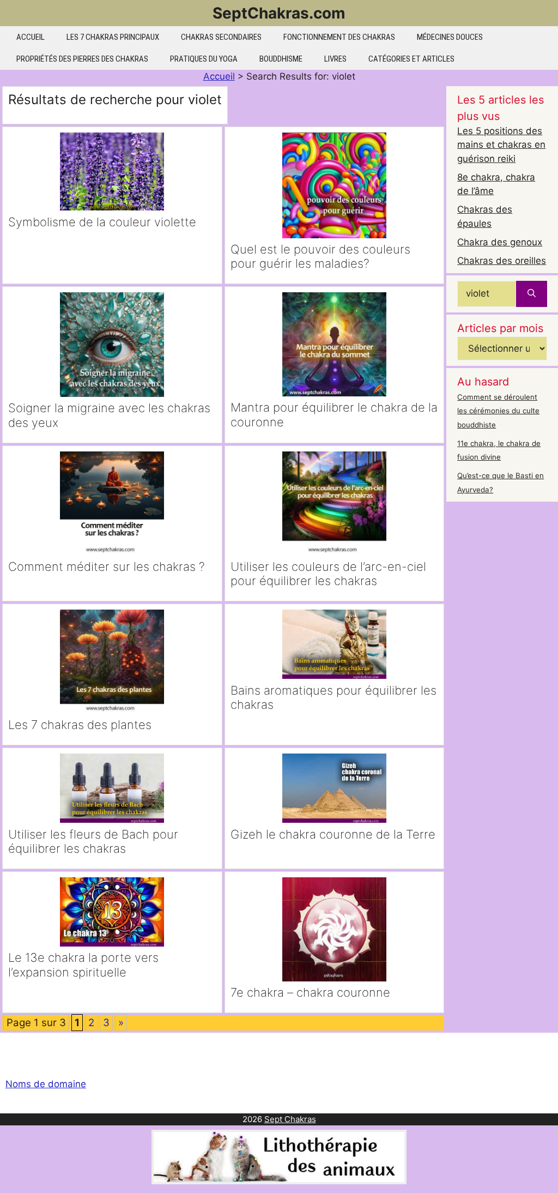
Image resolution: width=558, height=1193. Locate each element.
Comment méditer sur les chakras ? (106, 566)
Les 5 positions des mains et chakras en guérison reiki (501, 144)
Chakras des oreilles (501, 260)
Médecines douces (450, 37)
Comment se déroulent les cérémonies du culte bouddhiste (498, 411)
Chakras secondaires (221, 37)
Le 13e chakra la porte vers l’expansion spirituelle (83, 964)
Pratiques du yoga (204, 59)
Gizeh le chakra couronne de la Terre (333, 834)
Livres (335, 59)
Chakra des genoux (499, 242)
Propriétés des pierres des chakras (82, 59)
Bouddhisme (280, 59)
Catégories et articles (411, 59)
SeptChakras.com (279, 13)
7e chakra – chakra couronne (310, 992)
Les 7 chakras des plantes (79, 725)
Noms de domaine (45, 1083)
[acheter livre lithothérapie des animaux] (279, 1181)
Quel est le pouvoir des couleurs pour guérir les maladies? (320, 256)
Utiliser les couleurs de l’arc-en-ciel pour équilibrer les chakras (328, 573)
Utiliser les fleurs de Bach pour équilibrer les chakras (93, 841)
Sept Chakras (290, 1119)
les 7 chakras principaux (112, 37)
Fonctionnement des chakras (339, 37)
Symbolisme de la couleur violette (102, 222)
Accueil (30, 37)
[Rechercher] (531, 294)
